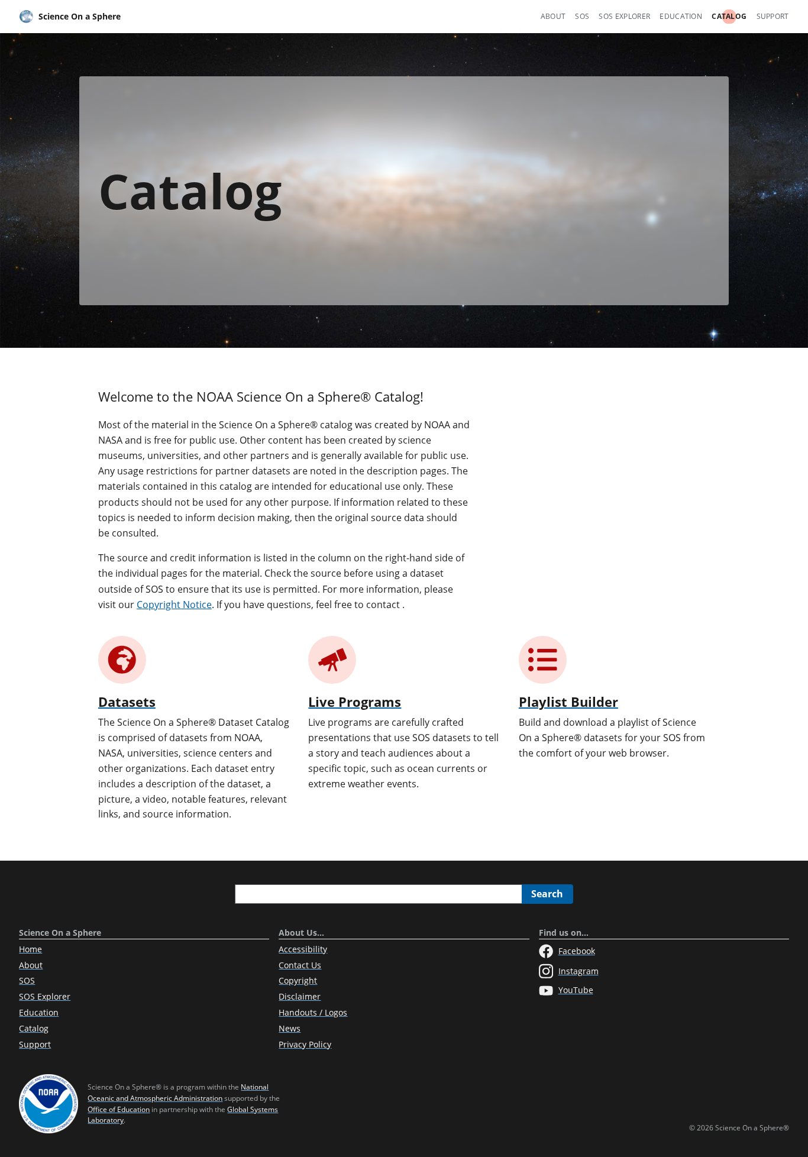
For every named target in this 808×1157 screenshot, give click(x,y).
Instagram (578, 971)
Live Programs (354, 702)
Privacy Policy (305, 1044)
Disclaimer (300, 996)
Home (30, 949)
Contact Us (300, 965)
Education (681, 16)
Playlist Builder (568, 702)
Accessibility (303, 949)
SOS (582, 16)
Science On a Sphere (79, 16)
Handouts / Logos (313, 1012)
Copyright (298, 980)
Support (773, 16)
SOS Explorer (624, 16)
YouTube (575, 990)
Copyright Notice (174, 604)
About (553, 16)
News (289, 1028)
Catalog (729, 16)
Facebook (576, 950)
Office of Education (119, 1109)
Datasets (127, 702)
